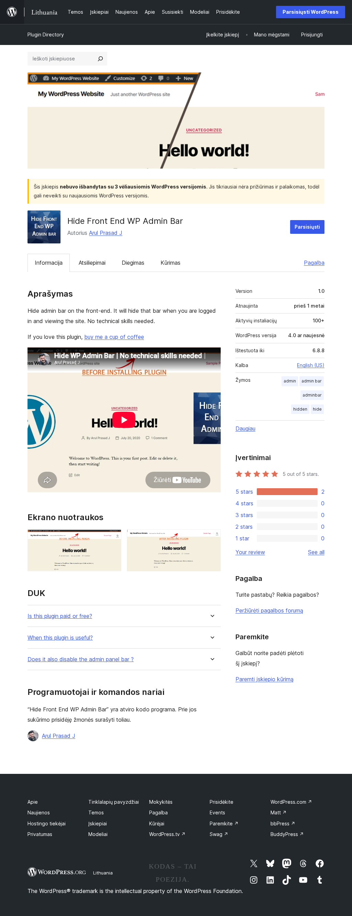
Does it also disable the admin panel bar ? (81, 659)
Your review (250, 552)
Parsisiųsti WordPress (311, 12)
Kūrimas (170, 262)
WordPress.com (291, 802)
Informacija (49, 262)
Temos (96, 812)
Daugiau (245, 428)
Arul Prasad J (105, 232)
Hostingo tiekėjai (47, 823)
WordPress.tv (167, 834)
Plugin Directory (46, 34)
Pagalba (314, 262)
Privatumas (40, 834)
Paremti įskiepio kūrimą (264, 679)
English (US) (310, 365)
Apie (33, 802)
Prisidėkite (221, 802)
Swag (219, 834)
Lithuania (103, 872)
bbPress (283, 823)
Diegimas (133, 262)
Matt (279, 812)
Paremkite (224, 823)
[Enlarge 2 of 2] (211, 538)
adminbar (312, 395)
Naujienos (39, 812)
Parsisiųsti (307, 227)
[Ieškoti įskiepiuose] (100, 59)
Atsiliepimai (92, 262)
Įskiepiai (97, 823)
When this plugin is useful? (60, 637)
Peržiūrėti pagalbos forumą (269, 610)
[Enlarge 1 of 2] (112, 538)
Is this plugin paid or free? (60, 616)
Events (217, 812)
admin (290, 380)
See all (316, 552)
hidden (300, 409)
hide (317, 409)
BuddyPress (287, 834)
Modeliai (98, 834)
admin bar (311, 380)
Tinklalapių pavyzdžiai (113, 802)
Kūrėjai (156, 823)
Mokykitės (161, 802)
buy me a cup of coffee (114, 336)
